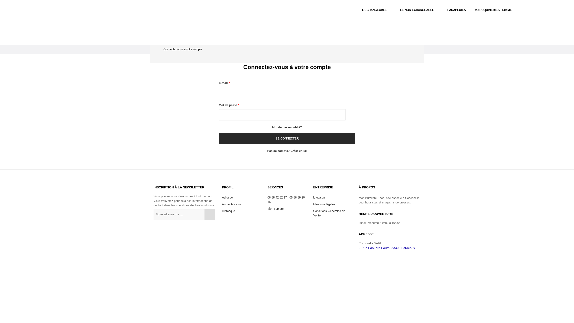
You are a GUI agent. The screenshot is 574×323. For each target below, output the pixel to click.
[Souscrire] (209, 214)
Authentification (232, 204)
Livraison (319, 197)
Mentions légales (324, 204)
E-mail (224, 83)
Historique (228, 211)
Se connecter (287, 138)
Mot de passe (228, 105)
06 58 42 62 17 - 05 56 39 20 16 (286, 200)
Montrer (350, 114)
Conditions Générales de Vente (329, 213)
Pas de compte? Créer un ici (287, 151)
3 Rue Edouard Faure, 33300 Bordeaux (387, 248)
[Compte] (535, 10)
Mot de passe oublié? (287, 127)
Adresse (227, 197)
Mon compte (275, 208)
